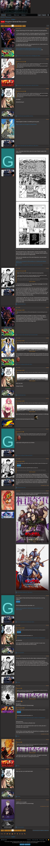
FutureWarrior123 (7, 79)
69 (8, 25)
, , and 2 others (29, 55)
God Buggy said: (20, 310)
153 (20, 25)
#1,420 (47, 799)
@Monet (40, 48)
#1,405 (47, 149)
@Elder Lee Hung (20, 261)
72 (14, 25)
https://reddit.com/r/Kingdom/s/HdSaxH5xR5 (26, 124)
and (25, 116)
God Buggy (8, 168)
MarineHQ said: (20, 431)
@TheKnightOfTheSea (30, 49)
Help (46, 839)
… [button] (6, 25)
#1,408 (47, 338)
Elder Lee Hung (8, 48)
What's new (16, 15)
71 (12, 25)
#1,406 (47, 268)
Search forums (8, 17)
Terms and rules (35, 839)
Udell (8, 759)
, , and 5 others (30, 265)
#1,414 (47, 595)
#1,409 (47, 367)
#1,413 (47, 490)
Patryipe (3, 23)
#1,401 (47, 28)
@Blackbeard (29, 48)
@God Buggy (38, 49)
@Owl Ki (18, 48)
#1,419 (47, 769)
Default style (4, 839)
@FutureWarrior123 (20, 49)
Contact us (29, 839)
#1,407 (47, 307)
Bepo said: (19, 688)
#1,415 (47, 625)
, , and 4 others (25, 455)
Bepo (8, 510)
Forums (3, 15)
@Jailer (44, 261)
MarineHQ (7, 358)
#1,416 (47, 656)
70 (10, 25)
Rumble (8, 288)
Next (24, 25)
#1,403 (47, 88)
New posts (3, 17)
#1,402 (47, 59)
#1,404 (47, 119)
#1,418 (47, 739)
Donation (9, 15)
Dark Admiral (8, 139)
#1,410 (47, 398)
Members (23, 15)
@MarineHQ (23, 48)
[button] (12, 15)
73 (16, 25)
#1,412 (47, 458)
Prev (2, 25)
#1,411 (47, 429)
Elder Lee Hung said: (21, 61)
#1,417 (47, 685)
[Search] (48, 15)
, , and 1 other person (28, 145)
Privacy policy (41, 839)
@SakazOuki (35, 48)
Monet (7, 705)
